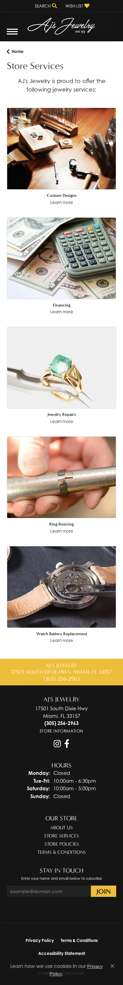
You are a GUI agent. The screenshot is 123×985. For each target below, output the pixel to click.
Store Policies (61, 844)
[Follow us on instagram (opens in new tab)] (57, 744)
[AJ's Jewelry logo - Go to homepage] (61, 23)
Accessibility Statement (61, 953)
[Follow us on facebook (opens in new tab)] (66, 744)
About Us (61, 828)
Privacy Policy (40, 940)
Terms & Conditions (61, 852)
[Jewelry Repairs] (61, 368)
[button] (45, 6)
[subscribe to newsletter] (103, 891)
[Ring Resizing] (61, 477)
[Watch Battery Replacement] (61, 587)
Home (18, 51)
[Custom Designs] (61, 149)
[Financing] (61, 258)
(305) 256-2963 (62, 678)
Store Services (61, 836)
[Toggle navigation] (12, 35)
